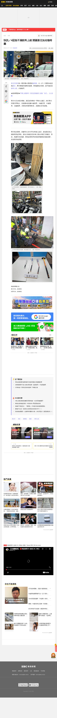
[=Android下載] (34, 685)
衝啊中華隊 (9, 5)
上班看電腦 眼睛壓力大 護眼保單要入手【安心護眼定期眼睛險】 (45, 624)
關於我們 (26, 671)
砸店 (14, 86)
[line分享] (6, 91)
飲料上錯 (14, 88)
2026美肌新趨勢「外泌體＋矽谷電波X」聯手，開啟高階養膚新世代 (38, 599)
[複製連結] (6, 96)
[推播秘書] (53, 655)
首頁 (5, 35)
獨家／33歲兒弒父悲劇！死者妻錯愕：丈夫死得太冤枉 (38, 604)
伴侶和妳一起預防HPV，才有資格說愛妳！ (45, 494)
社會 (37, 5)
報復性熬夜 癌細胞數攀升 (27, 509)
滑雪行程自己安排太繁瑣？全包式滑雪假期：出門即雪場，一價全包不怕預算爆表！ (11, 526)
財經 (52, 5)
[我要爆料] (56, 648)
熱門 (25, 5)
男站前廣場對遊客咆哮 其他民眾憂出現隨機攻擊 (28, 382)
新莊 (17, 83)
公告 (31, 671)
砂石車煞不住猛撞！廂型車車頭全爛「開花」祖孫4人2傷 (38, 609)
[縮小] (52, 48)
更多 (50, 334)
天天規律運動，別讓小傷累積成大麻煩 (38, 589)
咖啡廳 (34, 83)
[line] (30, 680)
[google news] (36, 680)
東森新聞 (15, 48)
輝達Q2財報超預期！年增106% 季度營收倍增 (28, 403)
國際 (45, 5)
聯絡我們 (14, 671)
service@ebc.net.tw (23, 674)
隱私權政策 (36, 671)
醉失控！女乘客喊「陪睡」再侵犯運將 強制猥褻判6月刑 (28, 526)
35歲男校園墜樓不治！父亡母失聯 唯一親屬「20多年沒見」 (38, 594)
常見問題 (43, 671)
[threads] (33, 680)
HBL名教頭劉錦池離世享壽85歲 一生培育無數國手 (29, 401)
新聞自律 (20, 671)
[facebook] (21, 680)
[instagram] (27, 680)
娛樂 (33, 5)
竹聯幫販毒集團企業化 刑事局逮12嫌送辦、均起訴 (20, 614)
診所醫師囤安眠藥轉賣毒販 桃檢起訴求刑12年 (45, 526)
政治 (41, 5)
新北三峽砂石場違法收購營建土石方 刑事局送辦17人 (45, 510)
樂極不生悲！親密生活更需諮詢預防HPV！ (28, 409)
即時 (21, 5)
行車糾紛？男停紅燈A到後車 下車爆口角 (26, 387)
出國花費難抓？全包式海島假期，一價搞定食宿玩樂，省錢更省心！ (11, 510)
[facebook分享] (6, 86)
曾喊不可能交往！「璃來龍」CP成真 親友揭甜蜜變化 (30, 406)
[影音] (50, 2)
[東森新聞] (7, 2)
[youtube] (24, 680)
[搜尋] (55, 2)
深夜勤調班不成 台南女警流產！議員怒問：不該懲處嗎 (30, 384)
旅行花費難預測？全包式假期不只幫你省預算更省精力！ (20, 624)
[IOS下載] (23, 685)
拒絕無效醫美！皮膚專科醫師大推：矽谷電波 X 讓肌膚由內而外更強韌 (32, 412)
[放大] (49, 48)
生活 (29, 5)
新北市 (13, 83)
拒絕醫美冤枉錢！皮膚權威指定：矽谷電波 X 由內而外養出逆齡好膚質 (11, 494)
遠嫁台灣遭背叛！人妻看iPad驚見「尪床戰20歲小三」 (45, 614)
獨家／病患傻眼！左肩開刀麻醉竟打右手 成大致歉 (28, 494)
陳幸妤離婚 (16, 5)
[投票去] (21, 433)
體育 (49, 5)
